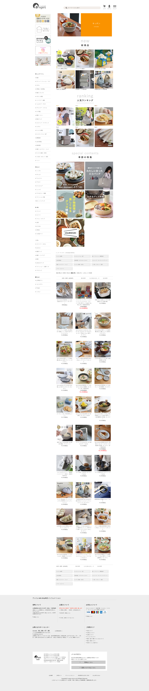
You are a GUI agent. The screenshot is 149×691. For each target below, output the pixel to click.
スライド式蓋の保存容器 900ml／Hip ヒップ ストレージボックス (83, 360)
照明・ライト (39, 115)
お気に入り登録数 (87, 273)
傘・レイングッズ (40, 200)
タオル (38, 85)
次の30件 (105, 278)
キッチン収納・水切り (41, 152)
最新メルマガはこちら (88, 667)
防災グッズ (39, 119)
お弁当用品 (39, 141)
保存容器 (38, 145)
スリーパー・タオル (41, 244)
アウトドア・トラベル (41, 107)
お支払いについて (90, 632)
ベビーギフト (39, 284)
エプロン (38, 126)
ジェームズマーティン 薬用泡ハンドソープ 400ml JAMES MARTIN (65, 474)
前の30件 (83, 278)
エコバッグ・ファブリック (42, 122)
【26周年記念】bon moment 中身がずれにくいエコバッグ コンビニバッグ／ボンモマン (83, 501)
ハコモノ (38, 291)
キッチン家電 (39, 130)
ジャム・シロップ (40, 218)
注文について (90, 630)
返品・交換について (91, 640)
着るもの (37, 167)
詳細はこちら (36, 617)
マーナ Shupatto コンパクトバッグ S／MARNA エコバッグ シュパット (64, 501)
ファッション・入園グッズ (42, 266)
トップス (38, 170)
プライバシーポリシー (69, 675)
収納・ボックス (40, 92)
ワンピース (39, 178)
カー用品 (38, 111)
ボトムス (38, 174)
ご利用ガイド (90, 627)
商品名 (68, 273)
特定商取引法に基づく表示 (83, 675)
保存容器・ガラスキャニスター (80, 260)
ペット (38, 160)
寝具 (37, 77)
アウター (38, 182)
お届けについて (90, 634)
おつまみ (38, 226)
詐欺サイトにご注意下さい (92, 642)
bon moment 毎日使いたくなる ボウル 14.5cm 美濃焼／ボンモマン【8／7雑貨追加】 (83, 387)
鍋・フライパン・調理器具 (98, 256)
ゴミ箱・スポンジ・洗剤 (42, 156)
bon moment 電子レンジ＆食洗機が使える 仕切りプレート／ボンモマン (64, 360)
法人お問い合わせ (96, 675)
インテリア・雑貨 (40, 100)
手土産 (38, 288)
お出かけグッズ (40, 262)
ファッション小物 (40, 197)
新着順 (64, 273)
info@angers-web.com (38, 634)
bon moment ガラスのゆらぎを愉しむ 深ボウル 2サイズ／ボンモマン (64, 387)
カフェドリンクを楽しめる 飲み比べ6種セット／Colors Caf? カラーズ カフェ (64, 331)
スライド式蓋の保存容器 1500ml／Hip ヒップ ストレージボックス (102, 527)
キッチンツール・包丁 (41, 134)
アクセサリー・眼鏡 (41, 193)
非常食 (38, 229)
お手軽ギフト (39, 280)
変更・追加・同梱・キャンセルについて (95, 638)
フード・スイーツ (60, 268)
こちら (69, 637)
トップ (57, 252)
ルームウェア (39, 185)
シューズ (38, 189)
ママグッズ (39, 270)
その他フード (39, 233)
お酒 (37, 222)
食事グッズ (39, 251)
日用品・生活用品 (40, 89)
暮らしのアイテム (39, 73)
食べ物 (36, 207)
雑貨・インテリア (40, 255)
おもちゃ (38, 247)
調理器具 (38, 137)
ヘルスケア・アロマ (41, 104)
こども (36, 240)
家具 (37, 259)
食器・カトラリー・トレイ (42, 149)
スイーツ (38, 214)
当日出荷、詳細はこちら (65, 613)
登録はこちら (88, 662)
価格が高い (79, 273)
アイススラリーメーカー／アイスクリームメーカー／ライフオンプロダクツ (83, 556)
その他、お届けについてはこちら (67, 617)
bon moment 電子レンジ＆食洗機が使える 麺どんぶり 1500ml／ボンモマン (102, 331)
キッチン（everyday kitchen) (67, 252)
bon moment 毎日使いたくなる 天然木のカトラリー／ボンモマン (64, 301)
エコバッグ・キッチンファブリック (99, 260)
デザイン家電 (39, 96)
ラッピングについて (91, 636)
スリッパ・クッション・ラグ (43, 81)
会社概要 (51, 675)
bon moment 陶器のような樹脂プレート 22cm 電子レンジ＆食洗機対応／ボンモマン (102, 556)
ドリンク (38, 211)
